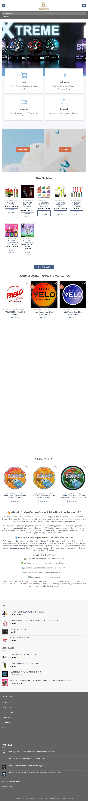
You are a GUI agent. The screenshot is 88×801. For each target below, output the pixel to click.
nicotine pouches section (16, 548)
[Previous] (5, 49)
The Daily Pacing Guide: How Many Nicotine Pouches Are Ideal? (31, 752)
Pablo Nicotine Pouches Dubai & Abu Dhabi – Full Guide (28, 759)
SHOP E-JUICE (7, 707)
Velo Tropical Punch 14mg (44, 312)
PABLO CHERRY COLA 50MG (15, 312)
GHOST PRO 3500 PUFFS (11, 203)
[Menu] (3, 5)
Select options (11, 211)
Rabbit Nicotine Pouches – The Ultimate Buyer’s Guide (28, 766)
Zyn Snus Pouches (75, 543)
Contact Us (44, 795)
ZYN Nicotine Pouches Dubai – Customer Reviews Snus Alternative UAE (34, 773)
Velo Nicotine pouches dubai (50, 543)
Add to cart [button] (15, 317)
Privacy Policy (7, 786)
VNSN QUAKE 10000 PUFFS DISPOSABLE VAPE (28, 205)
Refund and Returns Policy (11, 781)
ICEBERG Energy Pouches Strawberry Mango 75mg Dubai (15, 496)
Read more (15, 501)
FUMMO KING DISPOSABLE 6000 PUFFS (44, 204)
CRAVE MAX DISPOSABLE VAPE (60, 204)
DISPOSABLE (7, 717)
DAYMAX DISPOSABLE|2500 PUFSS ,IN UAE (11, 242)
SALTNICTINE (7, 712)
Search (6, 17)
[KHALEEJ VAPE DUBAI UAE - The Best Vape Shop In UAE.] (44, 5)
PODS (4, 727)
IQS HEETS (6, 722)
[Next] (83, 49)
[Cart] (84, 5)
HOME (4, 702)
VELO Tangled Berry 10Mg (73, 312)
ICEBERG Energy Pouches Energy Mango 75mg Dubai (44, 496)
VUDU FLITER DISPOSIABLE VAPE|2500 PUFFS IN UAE (27, 243)
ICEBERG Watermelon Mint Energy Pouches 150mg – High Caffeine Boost (73, 496)
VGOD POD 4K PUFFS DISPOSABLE (76, 204)
